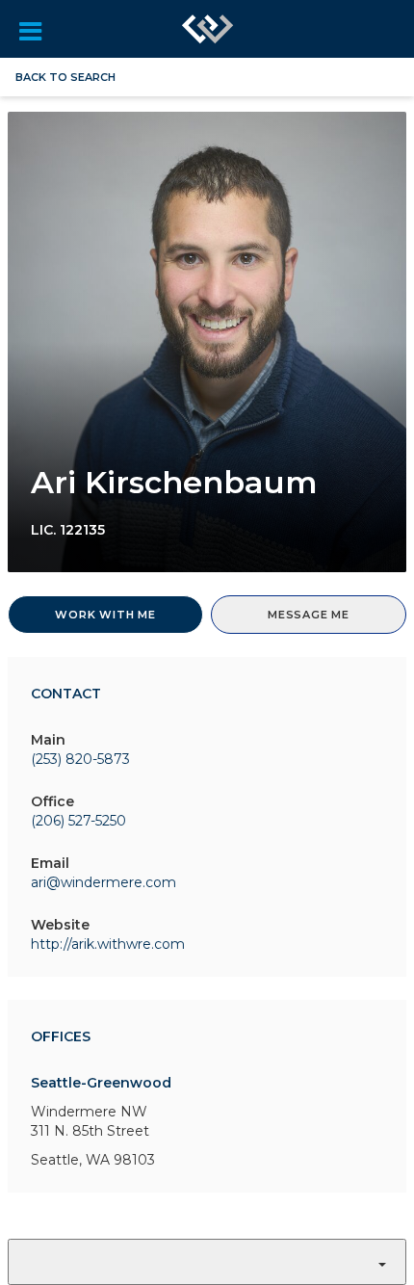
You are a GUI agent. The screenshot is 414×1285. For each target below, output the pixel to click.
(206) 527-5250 (78, 820)
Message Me (308, 614)
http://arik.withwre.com (108, 944)
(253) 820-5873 (80, 759)
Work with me (105, 614)
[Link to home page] (207, 29)
